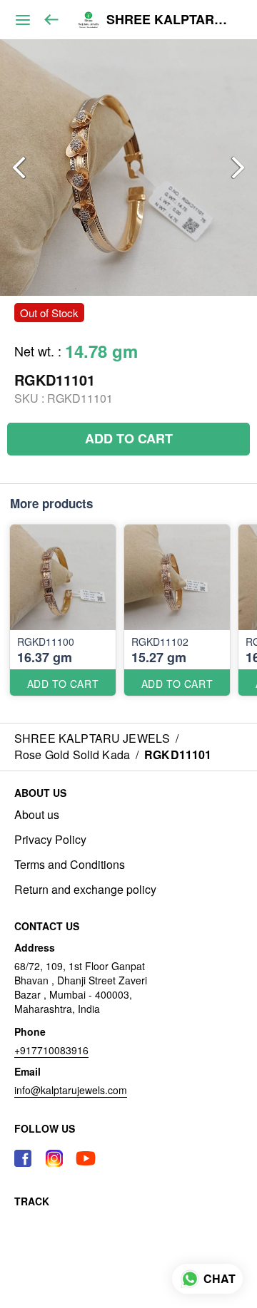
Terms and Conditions (69, 864)
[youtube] (85, 1158)
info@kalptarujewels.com (70, 1090)
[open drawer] (22, 20)
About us (36, 815)
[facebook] (22, 1158)
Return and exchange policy (85, 889)
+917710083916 (51, 1050)
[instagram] (54, 1158)
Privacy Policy (50, 840)
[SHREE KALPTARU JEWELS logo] (88, 20)
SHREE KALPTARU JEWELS (171, 20)
